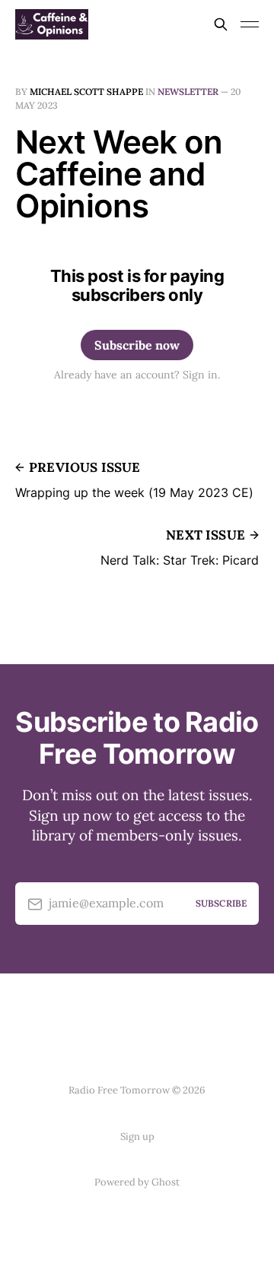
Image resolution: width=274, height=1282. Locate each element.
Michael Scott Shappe (86, 91)
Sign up (137, 1136)
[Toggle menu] (249, 24)
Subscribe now (137, 345)
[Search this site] (220, 24)
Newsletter (188, 91)
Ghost (165, 1182)
